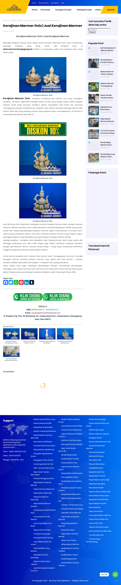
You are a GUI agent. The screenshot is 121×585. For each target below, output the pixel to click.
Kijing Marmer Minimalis (98, 499)
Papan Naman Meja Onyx (43, 489)
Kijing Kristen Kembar (42, 530)
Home (34, 3)
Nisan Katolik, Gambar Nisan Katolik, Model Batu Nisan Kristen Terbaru (107, 96)
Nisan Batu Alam (68, 530)
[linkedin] (102, 2)
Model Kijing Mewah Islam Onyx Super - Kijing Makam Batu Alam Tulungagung (106, 143)
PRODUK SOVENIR (17, 20)
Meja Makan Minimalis (42, 493)
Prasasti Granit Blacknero (71, 430)
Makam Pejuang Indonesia (44, 431)
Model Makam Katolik (70, 459)
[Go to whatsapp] (115, 574)
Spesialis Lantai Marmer (71, 512)
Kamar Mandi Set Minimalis (100, 531)
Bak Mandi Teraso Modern (72, 444)
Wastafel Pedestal (96, 452)
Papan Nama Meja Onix (98, 519)
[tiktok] (116, 2)
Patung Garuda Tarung (43, 538)
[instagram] (111, 2)
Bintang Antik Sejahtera (59, 580)
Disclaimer (55, 3)
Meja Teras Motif (96, 511)
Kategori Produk (63, 9)
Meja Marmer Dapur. (97, 484)
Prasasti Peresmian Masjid (72, 509)
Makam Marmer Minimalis (99, 491)
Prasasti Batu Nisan (97, 464)
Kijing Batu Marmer (96, 472)
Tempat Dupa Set (96, 535)
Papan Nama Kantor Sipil (99, 480)
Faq (62, 3)
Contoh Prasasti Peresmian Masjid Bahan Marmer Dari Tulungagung (107, 131)
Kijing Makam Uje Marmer (43, 449)
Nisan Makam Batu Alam (99, 495)
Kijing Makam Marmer (70, 544)
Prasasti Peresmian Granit (44, 445)
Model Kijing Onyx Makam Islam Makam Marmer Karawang (107, 155)
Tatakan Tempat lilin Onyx (72, 505)
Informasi (45, 9)
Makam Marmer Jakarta (99, 434)
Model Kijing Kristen (69, 559)
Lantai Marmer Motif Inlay (71, 426)
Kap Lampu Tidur (96, 523)
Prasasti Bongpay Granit (43, 478)
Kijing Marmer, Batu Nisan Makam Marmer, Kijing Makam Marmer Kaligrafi (107, 108)
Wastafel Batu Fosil (69, 463)
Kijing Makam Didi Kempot (72, 473)
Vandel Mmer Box (96, 468)
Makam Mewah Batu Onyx (44, 419)
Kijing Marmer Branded (42, 427)
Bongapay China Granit (43, 460)
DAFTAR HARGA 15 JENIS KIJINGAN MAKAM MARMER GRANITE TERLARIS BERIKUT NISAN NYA (107, 49)
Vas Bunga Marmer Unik (43, 464)
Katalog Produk (84, 9)
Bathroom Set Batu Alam (71, 440)
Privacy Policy (44, 3)
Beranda (6, 20)
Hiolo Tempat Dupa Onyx (43, 468)
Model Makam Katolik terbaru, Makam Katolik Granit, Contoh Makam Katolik (107, 61)
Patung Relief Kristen (69, 477)
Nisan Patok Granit (68, 540)
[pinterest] (92, 2)
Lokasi (98, 9)
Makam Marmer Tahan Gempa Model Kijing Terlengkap (107, 72)
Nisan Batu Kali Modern (42, 441)
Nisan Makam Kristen (97, 503)
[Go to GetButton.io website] (115, 580)
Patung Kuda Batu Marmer (100, 515)
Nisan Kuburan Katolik (42, 423)
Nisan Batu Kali (95, 460)
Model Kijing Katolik (69, 455)
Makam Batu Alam (96, 430)
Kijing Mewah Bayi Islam (71, 494)
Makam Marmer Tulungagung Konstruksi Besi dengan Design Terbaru (107, 84)
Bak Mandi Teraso (96, 456)
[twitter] (106, 2)
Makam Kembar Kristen (99, 527)
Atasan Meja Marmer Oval (99, 441)
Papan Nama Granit (97, 476)
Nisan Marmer (94, 507)
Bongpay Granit (95, 438)
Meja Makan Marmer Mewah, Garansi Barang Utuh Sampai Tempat (107, 120)
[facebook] (97, 2)
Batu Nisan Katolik (96, 487)
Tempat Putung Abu (41, 534)
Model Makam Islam (69, 555)
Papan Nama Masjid (97, 419)
